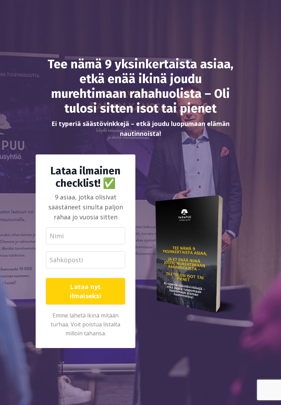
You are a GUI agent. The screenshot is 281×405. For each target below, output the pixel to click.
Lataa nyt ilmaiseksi (85, 291)
